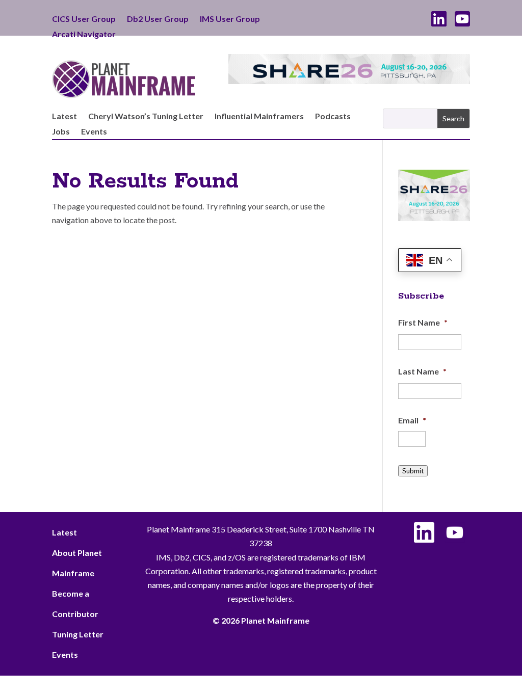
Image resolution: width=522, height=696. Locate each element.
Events (94, 132)
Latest (64, 117)
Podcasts (333, 117)
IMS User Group (230, 19)
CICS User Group (84, 19)
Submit (413, 471)
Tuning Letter (77, 634)
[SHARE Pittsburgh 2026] (348, 81)
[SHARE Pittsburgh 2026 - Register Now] (434, 218)
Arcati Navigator (84, 35)
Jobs (61, 132)
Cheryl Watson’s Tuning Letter (145, 117)
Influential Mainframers (259, 117)
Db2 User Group (158, 19)
